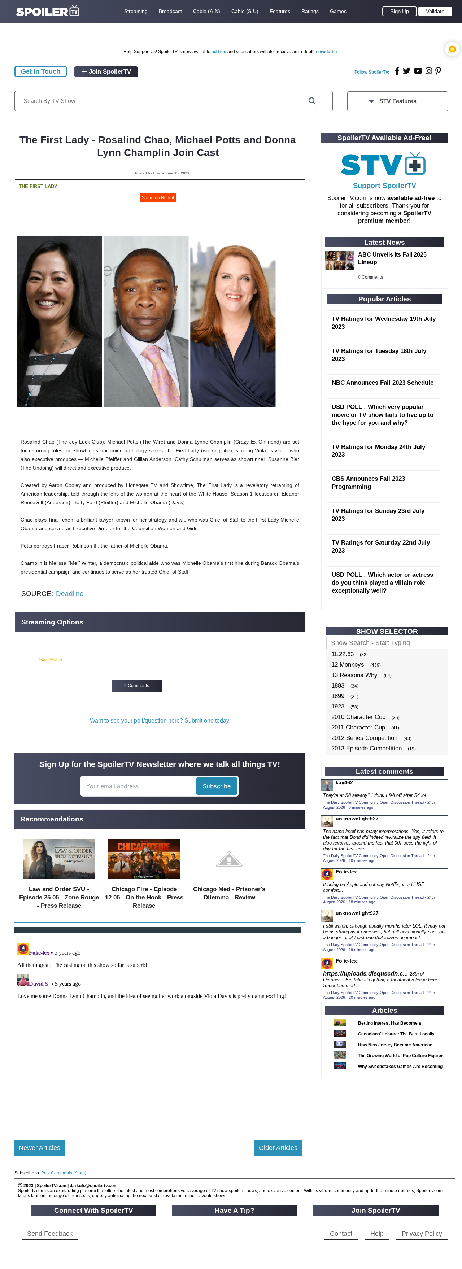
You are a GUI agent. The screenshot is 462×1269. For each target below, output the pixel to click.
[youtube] (418, 71)
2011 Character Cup (358, 727)
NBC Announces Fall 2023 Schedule (382, 382)
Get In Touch (40, 71)
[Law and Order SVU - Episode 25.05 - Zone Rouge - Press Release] (59, 880)
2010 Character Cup (358, 717)
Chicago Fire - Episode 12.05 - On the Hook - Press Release (144, 897)
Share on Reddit (158, 197)
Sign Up (399, 11)
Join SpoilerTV (109, 71)
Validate (435, 11)
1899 (337, 696)
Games (338, 11)
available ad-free (411, 198)
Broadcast (170, 11)
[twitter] (406, 71)
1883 (337, 685)
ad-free (219, 51)
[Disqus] (158, 1030)
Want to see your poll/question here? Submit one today (159, 721)
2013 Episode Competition (366, 748)
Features (280, 11)
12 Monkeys (347, 664)
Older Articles (278, 1147)
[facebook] (397, 71)
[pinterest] (438, 71)
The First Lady (38, 186)
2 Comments (136, 685)
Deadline (70, 593)
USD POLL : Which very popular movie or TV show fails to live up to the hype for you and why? (382, 415)
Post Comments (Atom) (63, 1173)
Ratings (310, 11)
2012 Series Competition (364, 737)
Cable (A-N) (206, 11)
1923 (337, 706)
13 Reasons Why (354, 675)
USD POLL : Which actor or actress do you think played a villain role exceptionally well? (382, 582)
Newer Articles (39, 1147)
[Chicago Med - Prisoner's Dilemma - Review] (229, 880)
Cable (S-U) (244, 11)
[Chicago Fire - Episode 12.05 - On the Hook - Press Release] (144, 880)
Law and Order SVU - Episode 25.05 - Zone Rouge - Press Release (59, 897)
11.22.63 (342, 654)
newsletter (326, 51)
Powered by (26, 660)
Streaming (136, 11)
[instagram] (428, 71)
